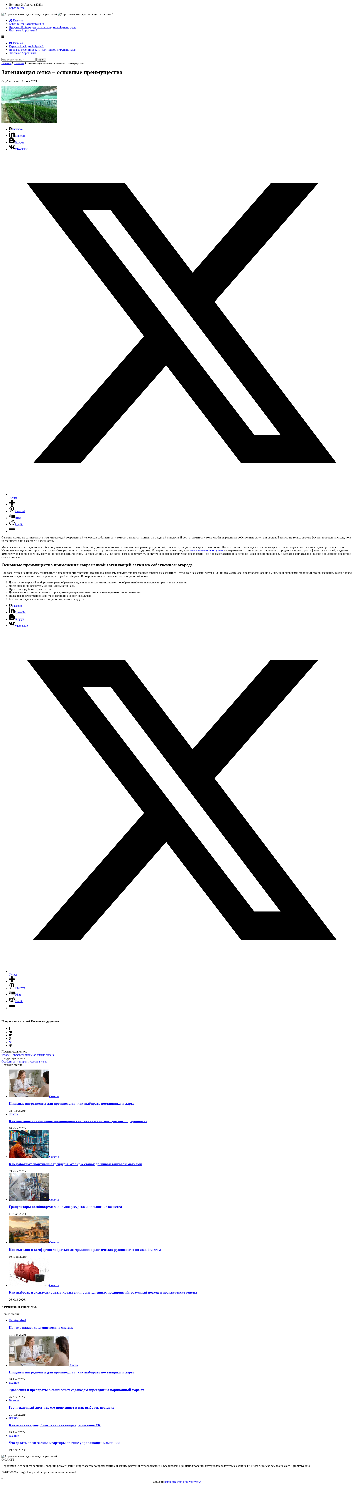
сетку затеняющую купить (206, 550)
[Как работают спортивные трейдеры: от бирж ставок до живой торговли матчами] (29, 1156)
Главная (17, 20)
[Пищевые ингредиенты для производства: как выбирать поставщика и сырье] (29, 1096)
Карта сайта (16, 7)
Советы (19, 63)
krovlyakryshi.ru (192, 1481)
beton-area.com (173, 1481)
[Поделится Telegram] (10, 1041)
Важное (14, 1382)
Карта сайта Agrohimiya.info (26, 23)
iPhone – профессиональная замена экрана (28, 1054)
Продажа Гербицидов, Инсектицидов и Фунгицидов (42, 27)
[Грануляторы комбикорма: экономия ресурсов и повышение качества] (29, 1199)
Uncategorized (17, 1320)
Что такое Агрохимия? (23, 30)
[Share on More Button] (12, 504)
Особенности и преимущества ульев (24, 1061)
